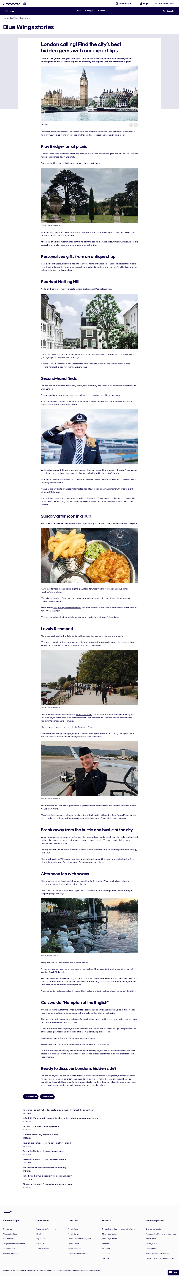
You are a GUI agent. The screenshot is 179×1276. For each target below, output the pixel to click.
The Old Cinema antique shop (93, 264)
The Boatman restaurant (88, 978)
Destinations (25, 18)
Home (5, 18)
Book (78, 11)
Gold (66, 354)
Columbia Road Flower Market (115, 815)
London (111, 132)
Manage (89, 11)
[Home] (11, 3)
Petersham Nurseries (50, 645)
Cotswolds (70, 1013)
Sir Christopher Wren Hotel (102, 881)
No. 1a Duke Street (84, 714)
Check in (101, 11)
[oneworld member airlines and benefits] (24, 3)
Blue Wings (14, 18)
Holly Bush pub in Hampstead (67, 608)
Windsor (106, 840)
